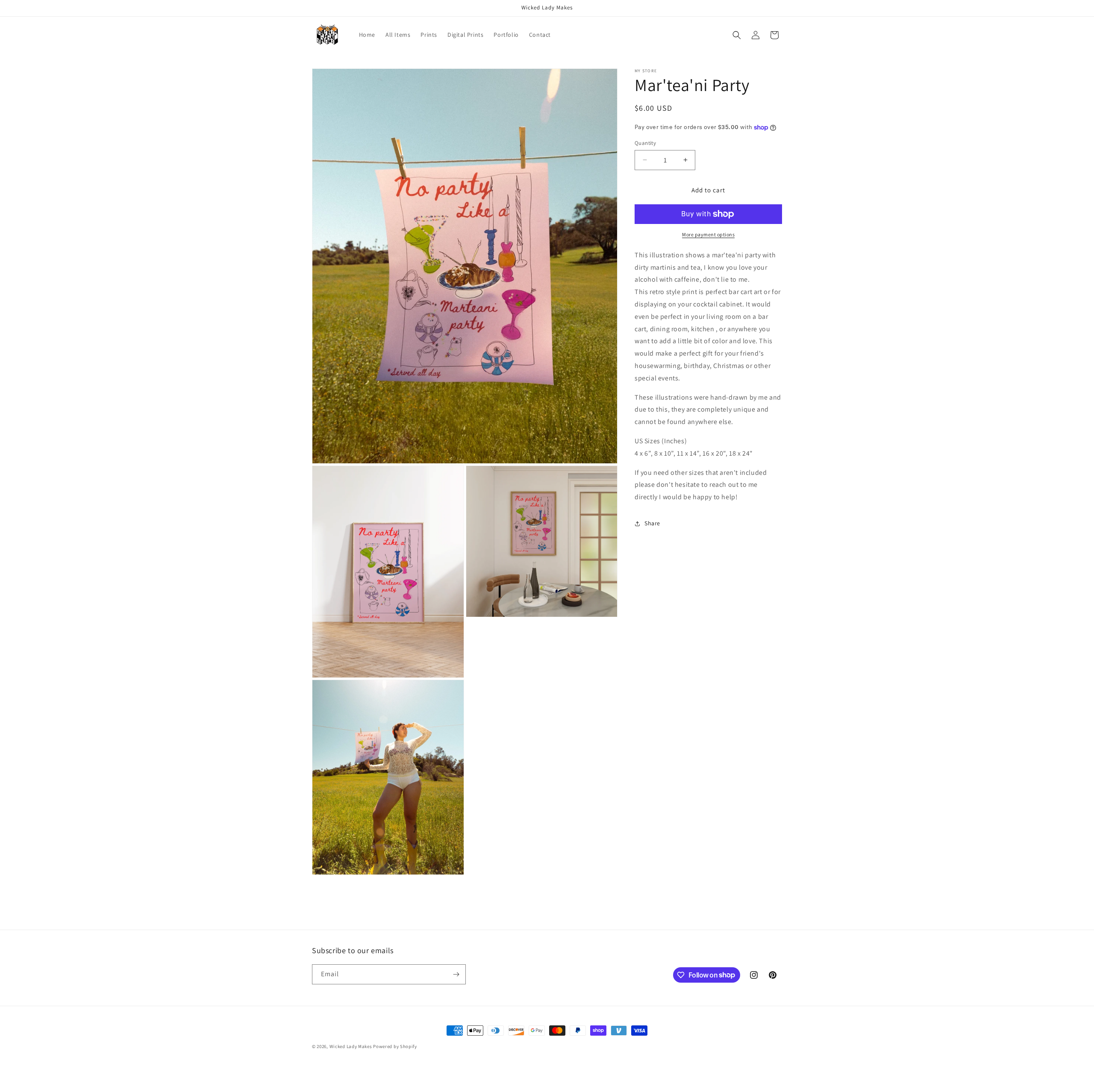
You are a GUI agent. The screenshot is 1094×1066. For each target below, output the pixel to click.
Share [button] (652, 523)
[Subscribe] (456, 974)
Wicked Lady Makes (350, 1046)
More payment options (708, 234)
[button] (736, 35)
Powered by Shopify (395, 1046)
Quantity (645, 143)
